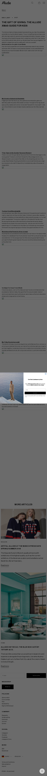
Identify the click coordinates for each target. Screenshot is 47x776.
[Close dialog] (45, 374)
